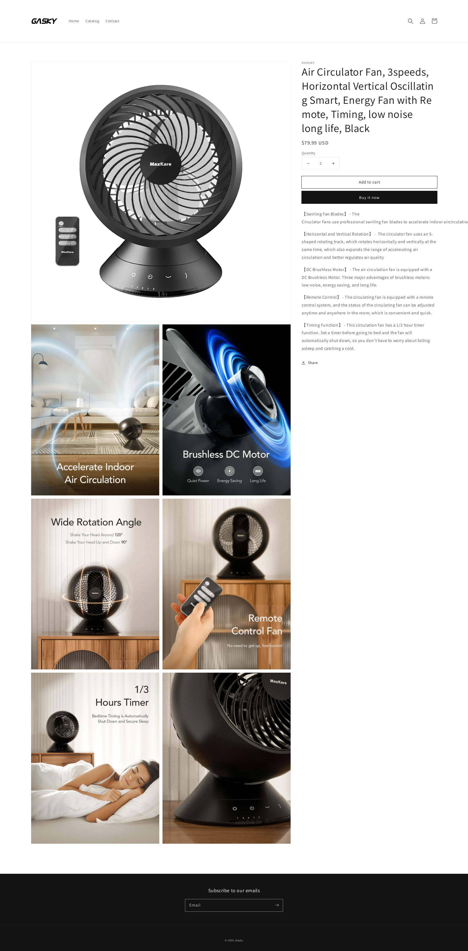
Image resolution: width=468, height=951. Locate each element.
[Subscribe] (277, 905)
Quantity (308, 153)
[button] (411, 21)
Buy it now (369, 197)
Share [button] (313, 362)
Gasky (239, 940)
